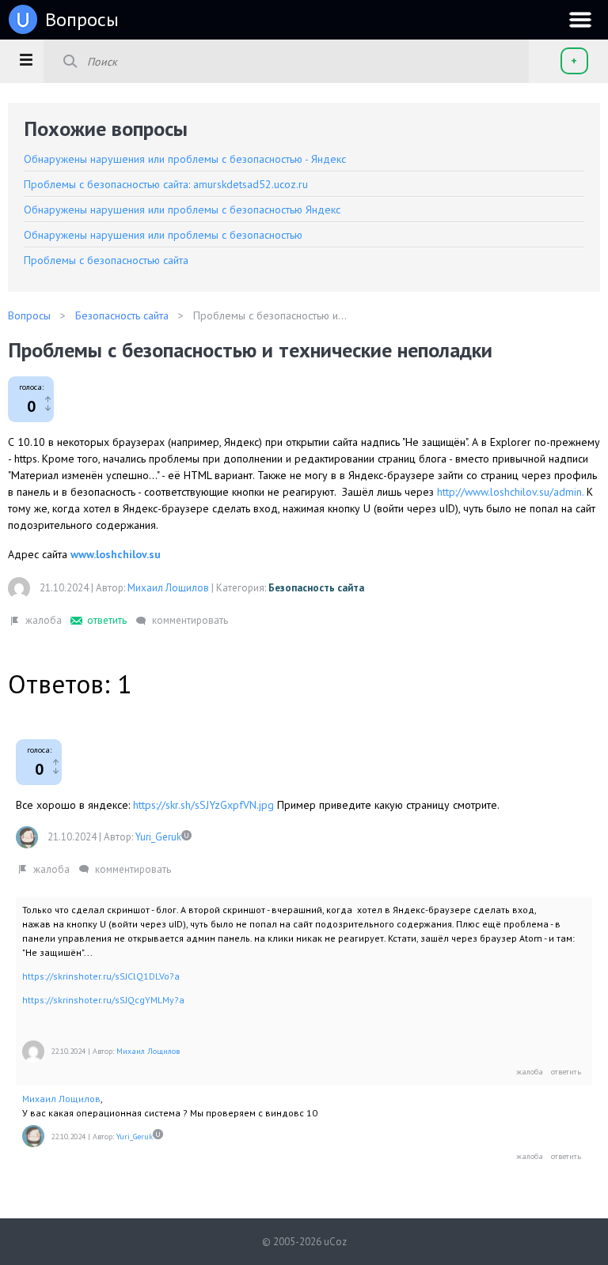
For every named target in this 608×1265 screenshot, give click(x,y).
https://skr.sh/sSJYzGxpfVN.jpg (203, 805)
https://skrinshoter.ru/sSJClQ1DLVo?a (101, 976)
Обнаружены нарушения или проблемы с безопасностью (163, 235)
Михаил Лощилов (168, 588)
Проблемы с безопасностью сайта (106, 260)
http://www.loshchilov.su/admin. (510, 492)
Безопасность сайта (316, 588)
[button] (26, 59)
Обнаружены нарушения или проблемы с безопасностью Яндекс (182, 209)
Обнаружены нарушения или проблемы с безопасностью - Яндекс (185, 159)
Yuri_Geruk (158, 837)
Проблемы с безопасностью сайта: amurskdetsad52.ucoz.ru (166, 184)
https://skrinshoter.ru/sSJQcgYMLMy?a (103, 1000)
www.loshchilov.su (115, 554)
